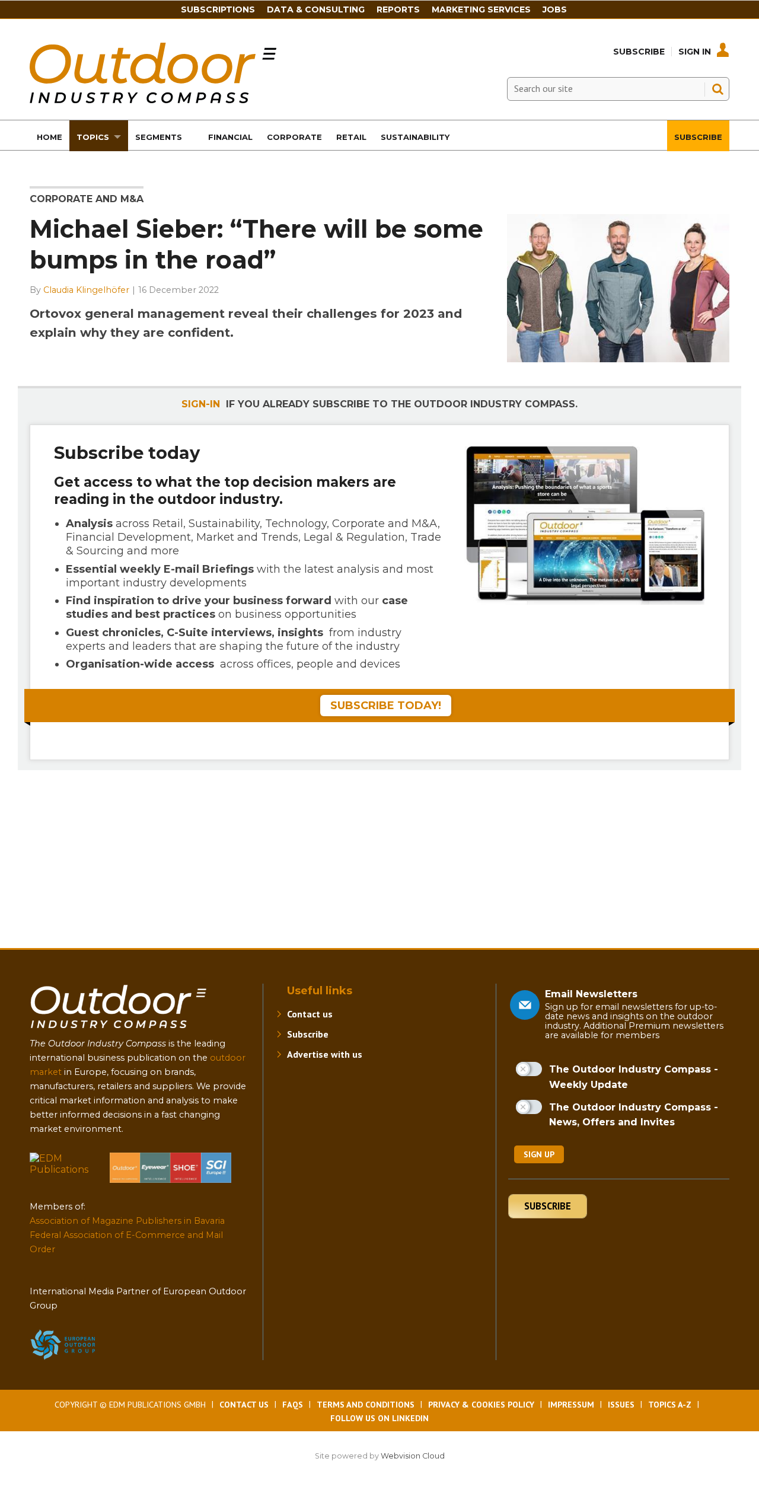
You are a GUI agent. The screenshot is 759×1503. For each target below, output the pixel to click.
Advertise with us (324, 1054)
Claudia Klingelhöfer (86, 290)
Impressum (571, 1404)
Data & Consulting (316, 9)
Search (717, 88)
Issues (621, 1404)
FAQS (292, 1404)
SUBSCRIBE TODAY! (385, 705)
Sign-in (200, 404)
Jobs (555, 9)
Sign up (539, 1154)
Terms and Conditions (365, 1404)
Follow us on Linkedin (379, 1418)
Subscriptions (218, 9)
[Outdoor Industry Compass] (153, 100)
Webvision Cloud (413, 1455)
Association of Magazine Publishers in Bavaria (127, 1220)
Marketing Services (481, 9)
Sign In (694, 51)
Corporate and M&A (86, 199)
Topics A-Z (669, 1404)
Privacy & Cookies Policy (481, 1404)
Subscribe (639, 51)
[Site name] (119, 1030)
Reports (398, 9)
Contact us (310, 1014)
